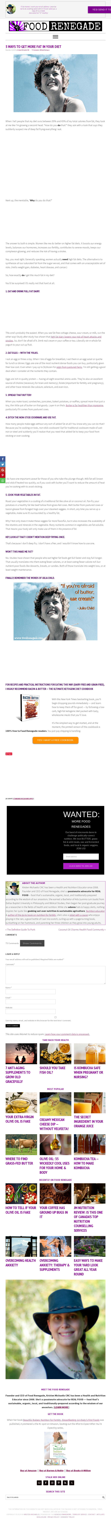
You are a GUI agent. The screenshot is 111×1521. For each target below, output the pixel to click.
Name (9, 987)
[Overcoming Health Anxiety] (21, 1246)
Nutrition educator (95, 910)
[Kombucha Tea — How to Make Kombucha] (89, 1144)
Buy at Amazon (28, 1470)
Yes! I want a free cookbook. (55, 740)
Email (8, 997)
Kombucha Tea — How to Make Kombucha (86, 1163)
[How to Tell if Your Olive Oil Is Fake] (21, 1193)
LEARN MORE (61, 1407)
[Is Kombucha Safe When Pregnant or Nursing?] (89, 1053)
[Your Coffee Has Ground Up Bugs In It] (55, 1193)
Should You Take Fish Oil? (52, 1070)
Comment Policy (67, 1517)
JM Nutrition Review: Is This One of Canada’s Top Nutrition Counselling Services (88, 1219)
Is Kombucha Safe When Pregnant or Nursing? (88, 1072)
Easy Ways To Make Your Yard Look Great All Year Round (88, 1267)
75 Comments (35, 50)
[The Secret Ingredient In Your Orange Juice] (89, 1102)
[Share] (2, 464)
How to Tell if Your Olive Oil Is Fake (21, 1210)
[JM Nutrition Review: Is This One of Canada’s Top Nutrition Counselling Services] (89, 1193)
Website (9, 1007)
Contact (91, 1514)
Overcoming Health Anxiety (21, 1262)
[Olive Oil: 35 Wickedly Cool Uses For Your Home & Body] (55, 1144)
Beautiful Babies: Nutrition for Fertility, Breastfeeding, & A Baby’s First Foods (61, 1419)
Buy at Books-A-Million (78, 1470)
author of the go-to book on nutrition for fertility (32, 915)
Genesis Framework (62, 1514)
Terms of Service (79, 1514)
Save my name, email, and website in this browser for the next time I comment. (38, 1020)
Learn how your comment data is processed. (67, 1034)
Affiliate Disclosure (44, 50)
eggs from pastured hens (69, 367)
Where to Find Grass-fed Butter (19, 1161)
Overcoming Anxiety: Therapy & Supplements (55, 1265)
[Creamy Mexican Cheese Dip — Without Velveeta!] (55, 1104)
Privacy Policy (53, 1517)
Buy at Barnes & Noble (51, 1470)
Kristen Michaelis (31, 1514)
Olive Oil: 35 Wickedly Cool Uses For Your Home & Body (54, 1165)
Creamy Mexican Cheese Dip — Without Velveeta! (54, 1124)
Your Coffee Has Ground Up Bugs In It (54, 1212)
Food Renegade (55, 24)
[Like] (2, 459)
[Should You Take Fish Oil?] (55, 1053)
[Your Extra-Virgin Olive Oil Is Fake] (21, 1102)
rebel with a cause (79, 915)
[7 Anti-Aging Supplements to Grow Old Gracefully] (21, 1053)
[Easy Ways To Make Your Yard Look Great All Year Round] (89, 1246)
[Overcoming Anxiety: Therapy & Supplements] (55, 1246)
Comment (10, 964)
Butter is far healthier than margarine (84, 405)
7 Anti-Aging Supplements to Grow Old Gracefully (18, 1074)
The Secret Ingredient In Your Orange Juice (88, 1121)
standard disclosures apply (23, 799)
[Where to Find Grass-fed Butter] (21, 1144)
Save (10, 754)
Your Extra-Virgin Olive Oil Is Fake (20, 1119)
